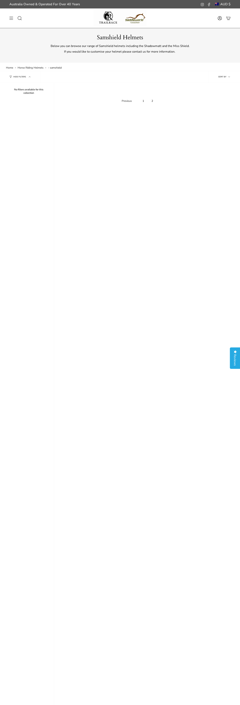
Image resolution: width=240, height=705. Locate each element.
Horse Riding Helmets (31, 67)
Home (9, 67)
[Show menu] (11, 18)
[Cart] (228, 18)
